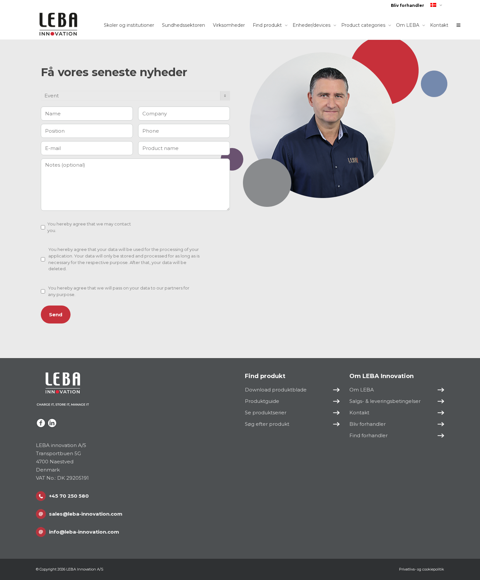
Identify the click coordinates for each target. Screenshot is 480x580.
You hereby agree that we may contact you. (89, 227)
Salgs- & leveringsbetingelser (385, 401)
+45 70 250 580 (69, 496)
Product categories (364, 25)
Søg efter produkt (267, 424)
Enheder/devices (312, 25)
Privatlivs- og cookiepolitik (421, 569)
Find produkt (268, 25)
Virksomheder (229, 25)
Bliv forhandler (407, 5)
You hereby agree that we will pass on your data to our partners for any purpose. (118, 291)
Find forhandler (368, 435)
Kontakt (439, 25)
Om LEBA (408, 25)
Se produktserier (265, 412)
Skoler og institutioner (129, 25)
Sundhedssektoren (183, 25)
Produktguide (262, 401)
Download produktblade (276, 390)
